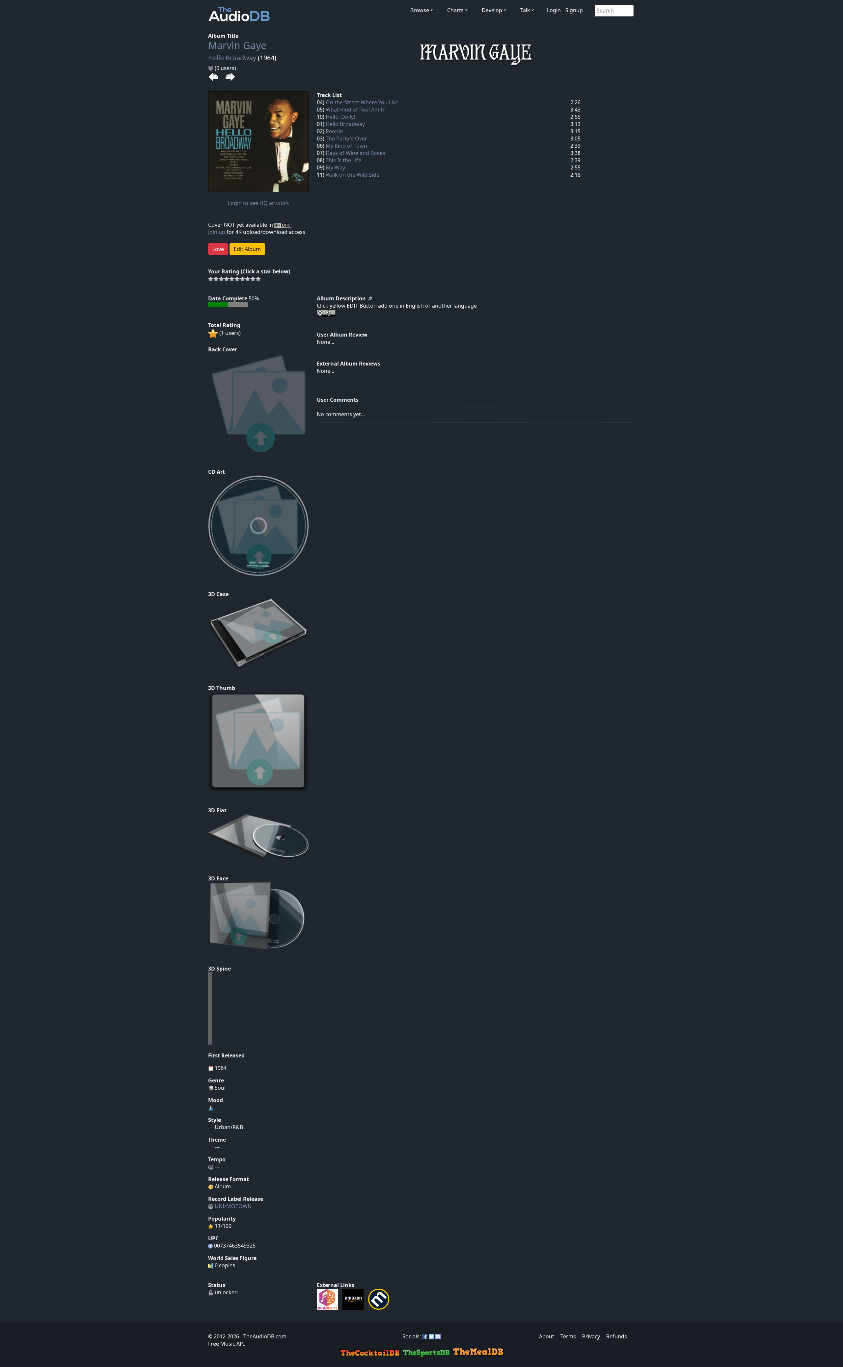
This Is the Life (343, 160)
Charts (455, 10)
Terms (568, 1336)
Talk (525, 10)
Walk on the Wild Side (352, 174)
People (334, 131)
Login (554, 10)
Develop (492, 10)
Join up (216, 232)
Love (218, 249)
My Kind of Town (346, 145)
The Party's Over (346, 138)
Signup (574, 10)
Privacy (591, 1336)
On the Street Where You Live (362, 102)
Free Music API (226, 1343)
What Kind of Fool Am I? (355, 109)
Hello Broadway (232, 57)
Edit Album (247, 249)
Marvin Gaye (237, 45)
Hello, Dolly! (340, 116)
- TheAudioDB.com (262, 1336)
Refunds (616, 1336)
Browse (419, 10)
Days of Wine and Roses (355, 153)
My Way (335, 167)
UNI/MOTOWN (233, 1206)
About (546, 1336)
